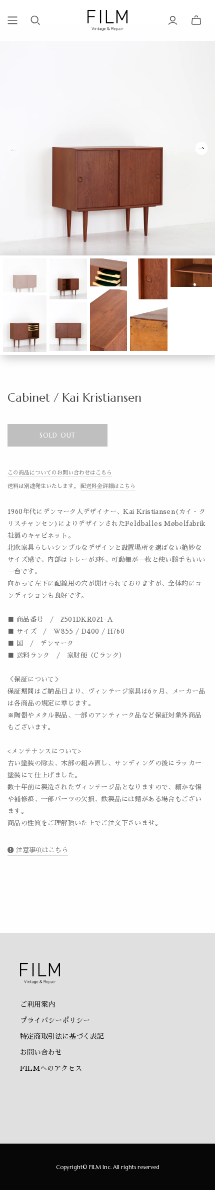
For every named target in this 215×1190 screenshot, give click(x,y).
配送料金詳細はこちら (108, 486)
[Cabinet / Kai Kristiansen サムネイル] (24, 275)
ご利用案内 (37, 1004)
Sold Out (57, 435)
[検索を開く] (35, 20)
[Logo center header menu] (13, 20)
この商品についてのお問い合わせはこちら (60, 473)
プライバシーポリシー (55, 1020)
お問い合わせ (41, 1052)
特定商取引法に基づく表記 (62, 1036)
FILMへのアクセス (51, 1068)
